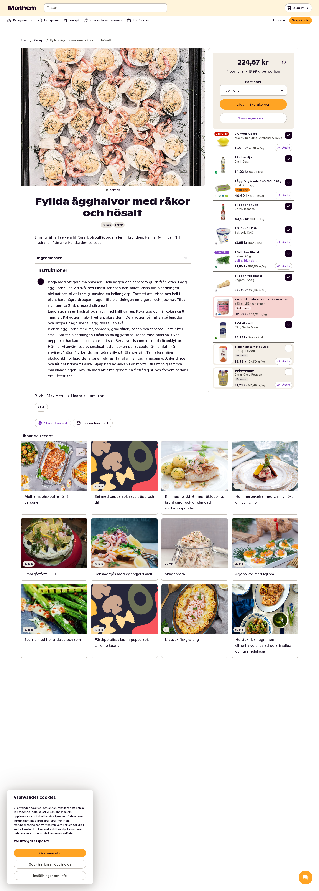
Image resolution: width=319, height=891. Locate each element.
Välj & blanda (244, 260)
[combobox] (108, 8)
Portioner (253, 82)
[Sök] (48, 8)
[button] (114, 329)
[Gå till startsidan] (22, 7)
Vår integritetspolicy (31, 841)
